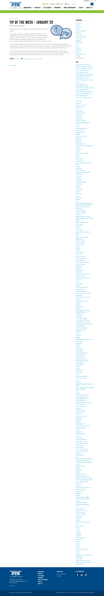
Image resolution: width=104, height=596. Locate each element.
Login (68, 4)
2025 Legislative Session (82, 89)
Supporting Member (81, 502)
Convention (79, 180)
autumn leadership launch (83, 122)
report (77, 429)
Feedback (61, 4)
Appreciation (79, 115)
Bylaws (77, 157)
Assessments (79, 118)
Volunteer (78, 547)
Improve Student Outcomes (83, 297)
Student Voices (80, 491)
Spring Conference (81, 474)
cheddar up (79, 168)
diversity (78, 199)
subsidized (78, 493)
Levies (77, 333)
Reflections (79, 50)
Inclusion (78, 299)
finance (78, 246)
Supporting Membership (82, 504)
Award (77, 124)
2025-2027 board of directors (84, 93)
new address (79, 372)
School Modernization (82, 443)
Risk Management (80, 433)
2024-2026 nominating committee (85, 87)
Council (78, 186)
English (87, 0)
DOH (77, 201)
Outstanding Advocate (82, 397)
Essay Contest (79, 224)
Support (78, 500)
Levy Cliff (78, 335)
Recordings (79, 418)
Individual (78, 303)
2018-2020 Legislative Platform (84, 66)
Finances (78, 32)
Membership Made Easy (82, 360)
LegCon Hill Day (80, 326)
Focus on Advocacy (81, 258)
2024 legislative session (82, 85)
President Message (81, 406)
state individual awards (82, 481)
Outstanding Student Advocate (84, 402)
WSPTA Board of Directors (83, 560)
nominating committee (82, 376)
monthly (78, 366)
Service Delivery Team (82, 451)
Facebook (48, 51)
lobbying (78, 337)
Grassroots (79, 279)
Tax (77, 506)
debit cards (79, 193)
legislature (78, 331)
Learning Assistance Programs (84, 324)
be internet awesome (81, 136)
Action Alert (79, 101)
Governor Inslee (80, 275)
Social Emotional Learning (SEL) (84, 458)
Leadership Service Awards (83, 322)
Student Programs (81, 489)
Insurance (78, 308)
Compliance (79, 176)
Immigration (79, 295)
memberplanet (80, 349)
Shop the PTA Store (61, 574)
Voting (77, 551)
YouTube (81, 575)
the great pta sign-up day (83, 522)
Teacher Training (80, 514)
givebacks (78, 268)
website (30, 54)
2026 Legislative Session (82, 95)
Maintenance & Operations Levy (84, 339)
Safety (77, 52)
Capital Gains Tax (80, 161)
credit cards (79, 189)
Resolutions (79, 431)
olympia (78, 393)
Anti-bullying (79, 111)
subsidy (78, 495)
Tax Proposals (79, 508)
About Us (40, 583)
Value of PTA (79, 539)
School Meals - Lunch (81, 441)
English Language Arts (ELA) (83, 216)
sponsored (79, 470)
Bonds (77, 151)
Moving (78, 368)
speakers (78, 464)
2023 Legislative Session (82, 78)
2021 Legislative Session (82, 70)
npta (77, 380)
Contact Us (12, 585)
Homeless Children (81, 291)
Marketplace (79, 343)
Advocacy (37, 8)
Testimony (78, 518)
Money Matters (80, 364)
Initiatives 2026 (80, 306)
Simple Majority (80, 455)
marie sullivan (79, 341)
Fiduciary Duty (80, 245)
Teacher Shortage (80, 512)
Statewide (78, 485)
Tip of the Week (38, 58)
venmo (77, 543)
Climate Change (80, 170)
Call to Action (79, 159)
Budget (78, 155)
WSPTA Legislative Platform (83, 562)
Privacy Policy (73, 592)
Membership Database (82, 353)
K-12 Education (80, 314)
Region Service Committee (83, 426)
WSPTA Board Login (15, 592)
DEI (77, 195)
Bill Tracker (79, 142)
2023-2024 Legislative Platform (84, 80)
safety (77, 435)
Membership (27, 8)
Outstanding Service (81, 400)
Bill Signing (79, 138)
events (77, 228)
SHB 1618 (78, 453)
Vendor (78, 541)
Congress (78, 178)
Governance (79, 34)
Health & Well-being (81, 36)
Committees (79, 174)
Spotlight (78, 472)
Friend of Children (81, 264)
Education (78, 27)
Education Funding (81, 212)
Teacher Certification (81, 510)
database (78, 191)
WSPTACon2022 (80, 564)
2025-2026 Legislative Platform (84, 91)
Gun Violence (79, 283)
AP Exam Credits (80, 113)
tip (76, 524)
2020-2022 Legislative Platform (84, 68)
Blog (54, 4)
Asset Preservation (81, 120)
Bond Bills (78, 149)
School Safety (79, 445)
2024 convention (80, 84)
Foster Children (80, 260)
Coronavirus (79, 184)
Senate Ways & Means (82, 449)
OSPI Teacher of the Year (82, 395)
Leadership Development (82, 320)
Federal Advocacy (80, 241)
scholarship (79, 437)
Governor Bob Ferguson (82, 274)
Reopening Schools (81, 428)
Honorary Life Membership (83, 293)
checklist (78, 166)
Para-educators (80, 404)
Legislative (79, 40)
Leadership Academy (81, 318)
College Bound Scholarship (83, 172)
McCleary (78, 345)
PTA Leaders (47, 8)
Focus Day (78, 254)
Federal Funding (80, 243)
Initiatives (78, 305)
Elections (78, 214)
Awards (78, 25)
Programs (57, 8)
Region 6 (78, 422)
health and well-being (81, 287)
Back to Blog (13, 65)
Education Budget (80, 210)
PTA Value (78, 414)
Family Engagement (70, 8)
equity (77, 220)
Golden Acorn (79, 270)
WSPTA (16, 5)
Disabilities (79, 197)
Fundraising (79, 266)
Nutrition (78, 382)
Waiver (77, 553)
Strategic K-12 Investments (83, 487)
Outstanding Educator (82, 398)
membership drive (81, 355)
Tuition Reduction (80, 537)
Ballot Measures (80, 132)
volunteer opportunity (82, 549)
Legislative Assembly (81, 327)
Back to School (80, 130)
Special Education (80, 54)
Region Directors (80, 424)
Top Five (78, 530)
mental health (79, 362)
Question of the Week (81, 416)
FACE (77, 235)
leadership (78, 316)
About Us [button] (89, 8)
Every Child (79, 230)
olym (77, 391)
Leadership (17, 58)
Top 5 (77, 528)
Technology (79, 516)
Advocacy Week (80, 107)
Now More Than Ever (81, 378)
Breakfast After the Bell (82, 153)
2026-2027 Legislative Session (84, 97)
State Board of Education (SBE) (84, 479)
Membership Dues (80, 356)
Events (81, 8)
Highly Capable (80, 289)
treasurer (78, 535)
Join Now (47, 4)
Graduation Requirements (83, 277)
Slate (77, 457)
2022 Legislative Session (82, 72)
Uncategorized (80, 58)
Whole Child (79, 558)
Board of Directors (81, 144)
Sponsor (78, 468)
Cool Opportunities (81, 182)
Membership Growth (81, 358)
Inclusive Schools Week (82, 301)
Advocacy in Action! (81, 105)
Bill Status (78, 140)
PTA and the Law (80, 410)
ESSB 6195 (78, 226)
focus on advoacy (80, 256)
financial (78, 250)
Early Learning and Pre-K (83, 206)
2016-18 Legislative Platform (83, 64)
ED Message (79, 208)
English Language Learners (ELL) (85, 218)
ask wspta (78, 116)
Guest (77, 281)
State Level (79, 483)
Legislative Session (81, 329)
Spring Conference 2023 (82, 476)
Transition (78, 533)
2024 (77, 82)
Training (78, 56)
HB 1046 (78, 285)
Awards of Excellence (81, 128)
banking (78, 134)
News (32, 58)
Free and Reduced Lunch (82, 262)
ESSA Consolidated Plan (82, 222)
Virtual (77, 545)
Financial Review (80, 252)
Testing (78, 520)
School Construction (81, 439)
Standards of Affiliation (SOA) (84, 478)
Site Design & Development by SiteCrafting (85, 592)
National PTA (79, 370)
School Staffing (80, 447)
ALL (77, 109)
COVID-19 (78, 187)
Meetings (78, 347)
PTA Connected (80, 412)
